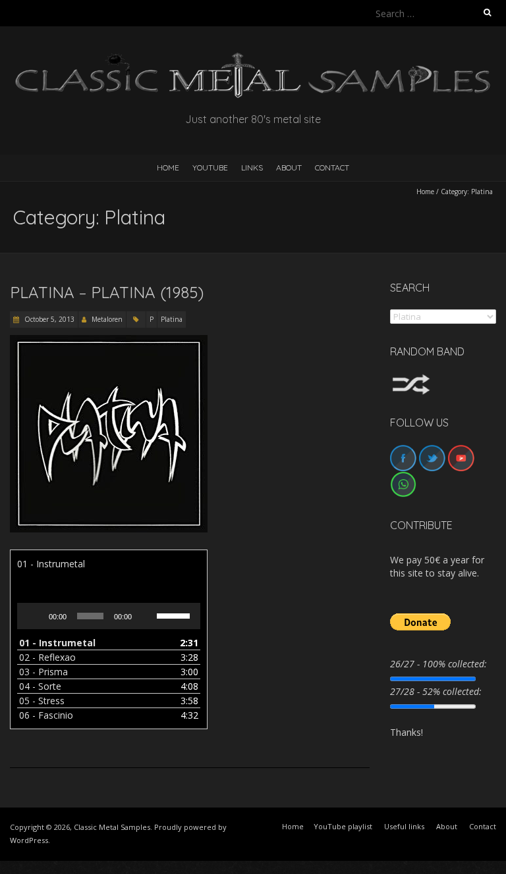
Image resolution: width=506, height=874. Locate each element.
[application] (108, 616)
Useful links (404, 826)
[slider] (175, 615)
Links (252, 167)
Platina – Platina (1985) (107, 292)
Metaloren (107, 319)
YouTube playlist (343, 826)
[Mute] (146, 616)
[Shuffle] (411, 380)
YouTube (210, 167)
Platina (172, 319)
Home (425, 191)
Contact (332, 167)
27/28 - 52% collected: (436, 691)
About (289, 167)
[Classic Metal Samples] (253, 59)
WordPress (29, 840)
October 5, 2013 (48, 319)
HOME (168, 167)
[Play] (34, 616)
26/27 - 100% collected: (438, 663)
